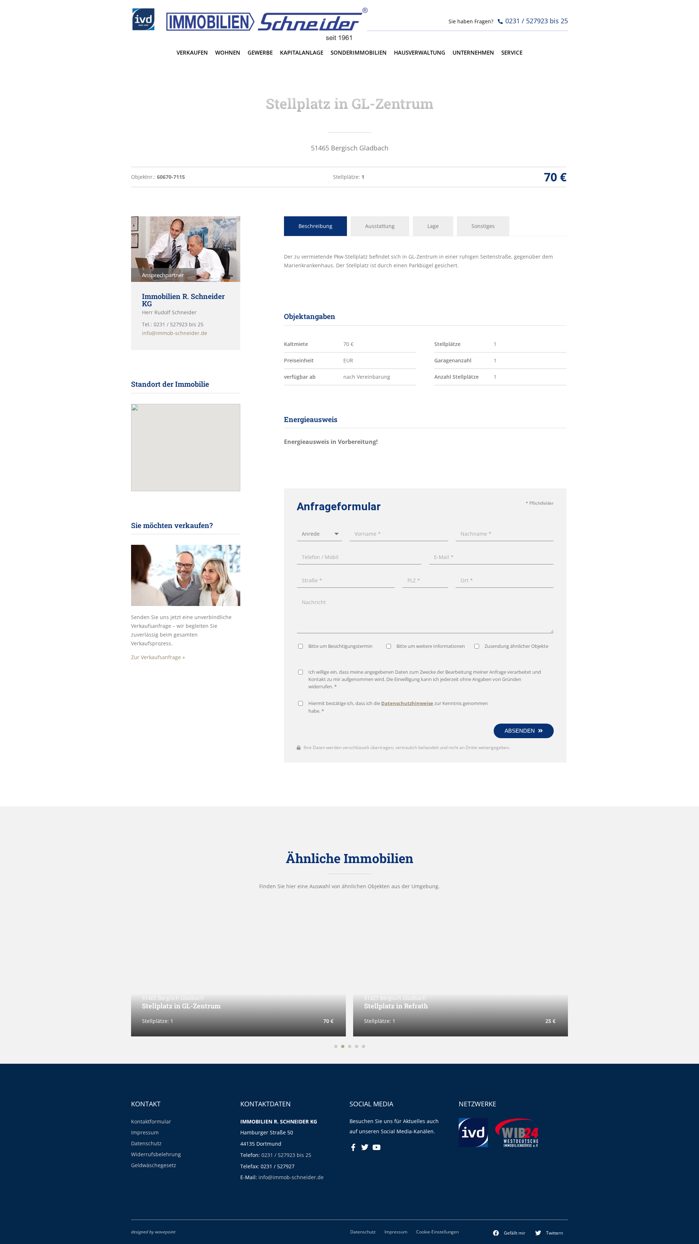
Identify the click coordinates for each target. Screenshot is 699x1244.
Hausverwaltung (419, 52)
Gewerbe (260, 52)
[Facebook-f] (353, 1147)
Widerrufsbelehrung (156, 1154)
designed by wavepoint (153, 1232)
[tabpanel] (425, 261)
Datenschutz (146, 1143)
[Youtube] (376, 1147)
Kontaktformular (151, 1121)
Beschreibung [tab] (315, 226)
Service (511, 52)
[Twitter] (364, 1147)
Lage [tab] (433, 226)
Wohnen (227, 52)
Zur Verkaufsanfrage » (158, 657)
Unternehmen (473, 52)
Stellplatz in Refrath (245, 1005)
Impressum (145, 1132)
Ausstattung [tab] (380, 226)
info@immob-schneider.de (291, 1177)
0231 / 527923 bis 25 (286, 1155)
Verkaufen (192, 52)
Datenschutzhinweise (407, 703)
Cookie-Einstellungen (437, 1232)
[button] (509, 1233)
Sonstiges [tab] (483, 226)
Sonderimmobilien (359, 52)
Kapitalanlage (301, 52)
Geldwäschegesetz (153, 1165)
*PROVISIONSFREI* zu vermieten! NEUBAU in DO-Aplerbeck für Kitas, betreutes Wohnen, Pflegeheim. (530, 1002)
